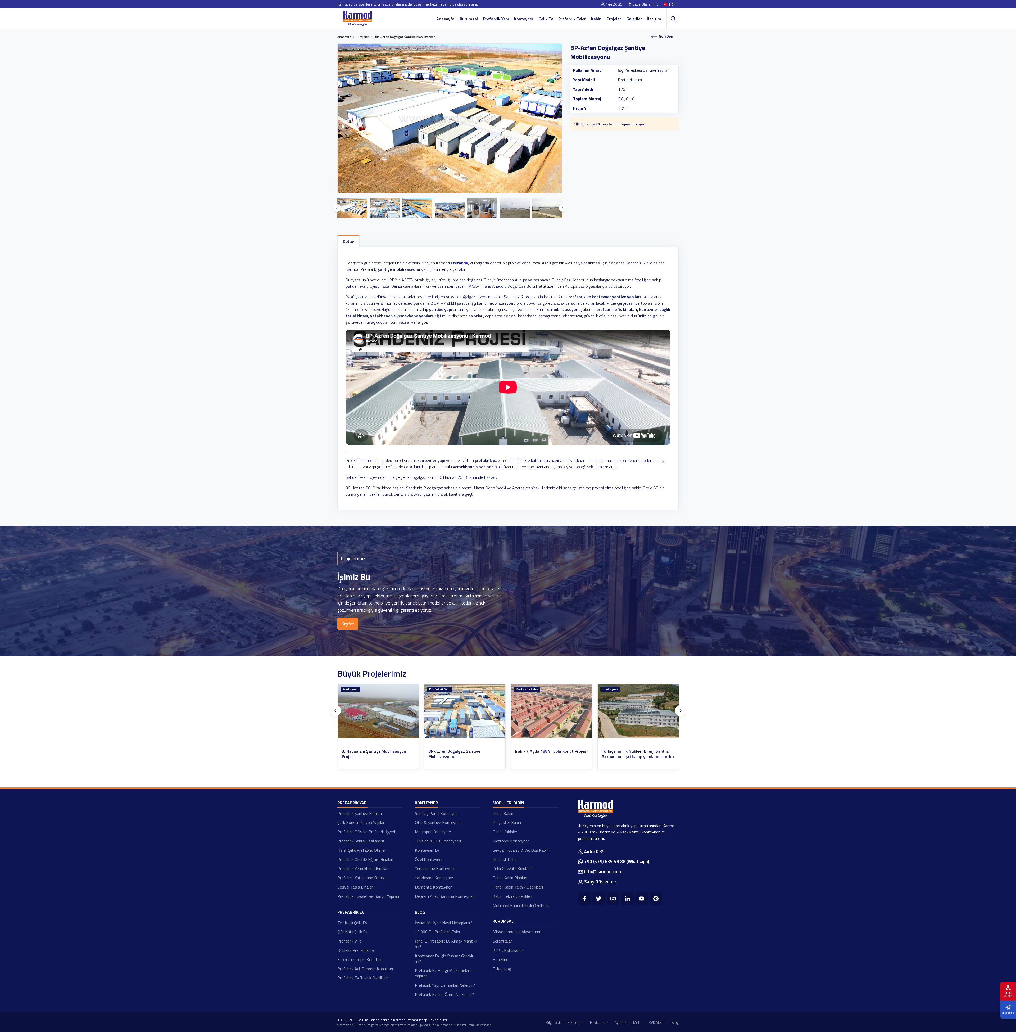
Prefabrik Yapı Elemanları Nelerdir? (445, 985)
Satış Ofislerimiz (645, 4)
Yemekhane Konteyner (435, 868)
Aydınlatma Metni (628, 1022)
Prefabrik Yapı (496, 19)
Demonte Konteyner (433, 887)
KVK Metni (657, 1022)
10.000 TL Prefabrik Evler (437, 932)
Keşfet (348, 623)
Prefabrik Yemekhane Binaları (362, 868)
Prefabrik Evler (572, 19)
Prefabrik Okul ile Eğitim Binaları (365, 859)
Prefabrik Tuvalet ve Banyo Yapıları (368, 896)
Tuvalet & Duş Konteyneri (438, 841)
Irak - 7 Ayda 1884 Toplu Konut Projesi (378, 751)
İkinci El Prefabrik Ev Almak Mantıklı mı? (446, 944)
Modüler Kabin (508, 803)
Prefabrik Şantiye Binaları (359, 813)
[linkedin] (627, 898)
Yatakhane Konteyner (434, 878)
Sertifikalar (502, 941)
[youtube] (641, 898)
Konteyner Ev (427, 850)
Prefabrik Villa (349, 941)
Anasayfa (445, 19)
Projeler (614, 19)
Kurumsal (469, 19)
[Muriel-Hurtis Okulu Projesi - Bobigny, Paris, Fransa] (638, 711)
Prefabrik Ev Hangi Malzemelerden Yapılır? (445, 973)
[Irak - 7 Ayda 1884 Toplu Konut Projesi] (378, 711)
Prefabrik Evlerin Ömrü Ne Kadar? (444, 994)
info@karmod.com (602, 871)
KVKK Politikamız (508, 950)
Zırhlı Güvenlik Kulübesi (512, 868)
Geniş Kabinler (505, 831)
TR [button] (671, 4)
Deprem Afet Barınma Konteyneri (445, 896)
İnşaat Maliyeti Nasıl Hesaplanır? (444, 923)
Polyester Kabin (507, 822)
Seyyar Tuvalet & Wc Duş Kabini (521, 850)
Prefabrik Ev (351, 912)
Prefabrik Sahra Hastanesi (360, 841)
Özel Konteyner (429, 859)
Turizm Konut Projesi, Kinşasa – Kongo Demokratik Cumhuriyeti (545, 754)
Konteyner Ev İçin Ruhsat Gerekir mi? (444, 959)
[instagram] (613, 898)
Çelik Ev (546, 19)
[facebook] (584, 898)
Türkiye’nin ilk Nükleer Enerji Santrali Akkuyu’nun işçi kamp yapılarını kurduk (464, 754)
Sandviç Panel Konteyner (437, 813)
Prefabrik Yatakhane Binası (361, 878)
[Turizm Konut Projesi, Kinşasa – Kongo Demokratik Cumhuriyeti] (551, 711)
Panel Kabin (503, 813)
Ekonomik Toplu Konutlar (359, 959)
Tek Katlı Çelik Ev (352, 923)
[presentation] (337, 208)
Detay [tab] (348, 241)
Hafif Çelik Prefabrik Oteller (361, 850)
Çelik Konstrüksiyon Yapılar (360, 822)
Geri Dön (666, 36)
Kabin (596, 19)
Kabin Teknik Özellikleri (512, 896)
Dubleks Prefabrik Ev (355, 950)
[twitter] (598, 898)
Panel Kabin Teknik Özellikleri (518, 887)
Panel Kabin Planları (510, 878)
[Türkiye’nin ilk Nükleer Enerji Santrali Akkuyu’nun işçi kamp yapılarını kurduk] (464, 711)
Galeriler (634, 19)
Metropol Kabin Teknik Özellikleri (521, 905)
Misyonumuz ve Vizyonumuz (518, 932)
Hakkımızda (599, 1022)
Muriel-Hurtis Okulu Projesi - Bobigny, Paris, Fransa (637, 754)
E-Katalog (502, 969)
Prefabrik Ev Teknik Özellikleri (363, 978)
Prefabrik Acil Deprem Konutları (365, 969)
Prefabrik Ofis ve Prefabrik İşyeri (366, 831)
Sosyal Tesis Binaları (355, 887)
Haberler (500, 959)
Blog (420, 912)
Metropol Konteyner (433, 831)
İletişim (654, 19)
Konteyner (523, 19)
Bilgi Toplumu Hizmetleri (565, 1022)
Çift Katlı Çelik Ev (352, 932)
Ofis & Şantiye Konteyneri (438, 822)
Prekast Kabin (505, 859)
